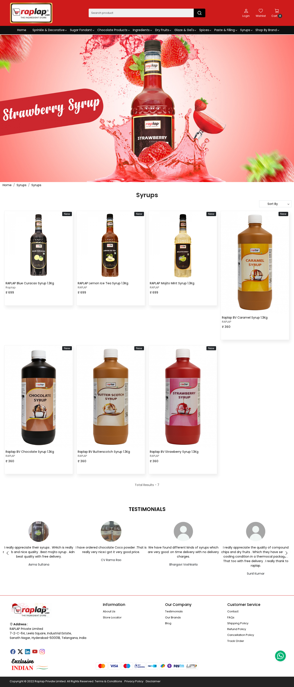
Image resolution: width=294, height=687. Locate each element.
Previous (7, 553)
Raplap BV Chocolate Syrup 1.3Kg (30, 452)
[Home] (31, 13)
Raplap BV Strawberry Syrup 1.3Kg (174, 452)
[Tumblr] (49, 650)
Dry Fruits (162, 30)
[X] (20, 652)
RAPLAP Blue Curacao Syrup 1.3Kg (30, 283)
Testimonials (174, 611)
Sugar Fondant (81, 30)
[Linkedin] (27, 652)
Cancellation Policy (240, 635)
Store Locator (112, 617)
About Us (109, 611)
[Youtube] (35, 652)
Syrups (245, 30)
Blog (168, 623)
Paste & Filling (224, 30)
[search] (199, 13)
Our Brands (173, 617)
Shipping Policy (237, 623)
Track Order (235, 641)
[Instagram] (42, 652)
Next (286, 553)
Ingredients (141, 30)
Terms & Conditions (108, 681)
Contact (232, 611)
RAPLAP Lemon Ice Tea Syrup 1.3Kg (103, 283)
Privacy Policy (133, 681)
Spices (204, 30)
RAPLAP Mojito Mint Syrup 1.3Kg (172, 283)
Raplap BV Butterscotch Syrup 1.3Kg (104, 452)
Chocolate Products (112, 30)
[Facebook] (13, 652)
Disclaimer (153, 681)
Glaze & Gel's (184, 30)
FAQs (230, 617)
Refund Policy (236, 629)
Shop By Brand (266, 30)
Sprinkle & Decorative (48, 30)
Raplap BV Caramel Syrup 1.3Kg (245, 317)
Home (21, 30)
